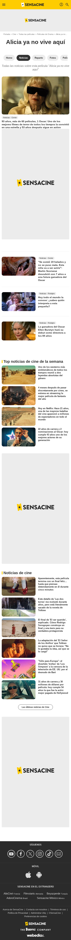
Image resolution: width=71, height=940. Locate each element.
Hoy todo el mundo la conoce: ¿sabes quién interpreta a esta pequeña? (51, 302)
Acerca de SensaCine (13, 909)
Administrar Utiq (38, 913)
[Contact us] (59, 854)
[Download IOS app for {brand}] (30, 874)
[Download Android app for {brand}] (41, 874)
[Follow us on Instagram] (40, 854)
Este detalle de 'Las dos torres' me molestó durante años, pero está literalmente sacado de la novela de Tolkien (53, 604)
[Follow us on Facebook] (21, 854)
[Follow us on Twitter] (30, 854)
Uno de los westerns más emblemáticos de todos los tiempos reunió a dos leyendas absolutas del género (52, 372)
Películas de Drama (45, 34)
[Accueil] (32, 4)
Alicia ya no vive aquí (35, 42)
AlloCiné (8, 893)
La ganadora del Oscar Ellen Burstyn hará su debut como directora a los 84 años (51, 331)
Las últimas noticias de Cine (35, 707)
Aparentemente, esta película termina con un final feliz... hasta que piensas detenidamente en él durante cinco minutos (53, 584)
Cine (14, 34)
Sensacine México (47, 898)
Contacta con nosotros (36, 909)
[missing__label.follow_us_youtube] (11, 854)
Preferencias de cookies (35, 916)
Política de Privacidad (18, 913)
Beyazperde (53, 893)
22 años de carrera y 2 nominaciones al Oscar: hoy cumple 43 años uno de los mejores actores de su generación (53, 434)
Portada (6, 34)
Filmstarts (29, 893)
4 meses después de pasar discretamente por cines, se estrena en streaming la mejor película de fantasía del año (53, 393)
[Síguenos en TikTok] (49, 854)
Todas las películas (27, 34)
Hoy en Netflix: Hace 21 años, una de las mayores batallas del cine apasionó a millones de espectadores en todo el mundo (53, 414)
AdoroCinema (14, 898)
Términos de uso (58, 909)
